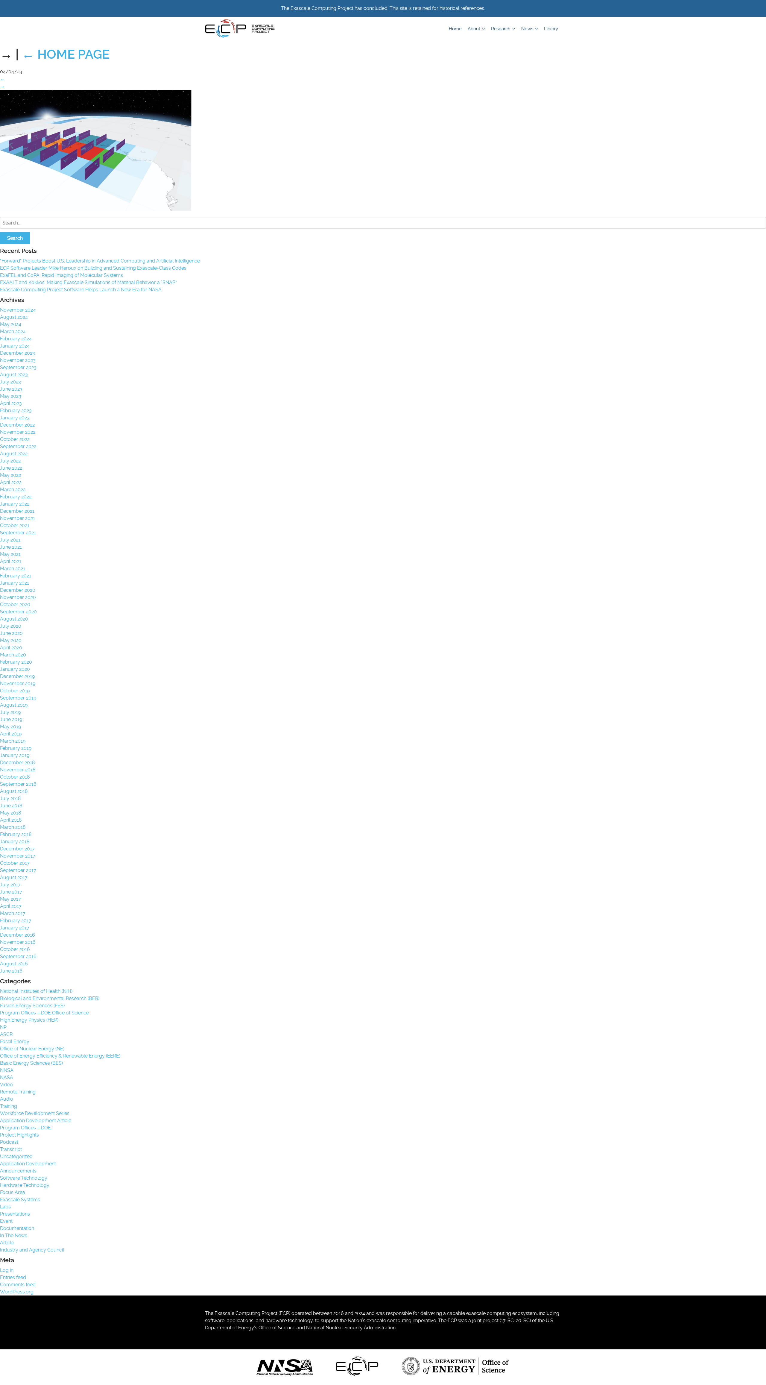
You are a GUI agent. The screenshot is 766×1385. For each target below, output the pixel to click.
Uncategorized (16, 1156)
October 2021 (14, 525)
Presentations (15, 1214)
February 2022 (15, 497)
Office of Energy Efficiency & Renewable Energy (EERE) (60, 1056)
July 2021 (10, 540)
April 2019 (11, 734)
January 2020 (15, 669)
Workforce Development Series (34, 1113)
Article (7, 1243)
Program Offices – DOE (25, 1128)
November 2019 (17, 683)
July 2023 (10, 382)
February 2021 (15, 576)
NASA (6, 1077)
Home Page (66, 54)
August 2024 (14, 317)
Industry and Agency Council (32, 1250)
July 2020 (10, 626)
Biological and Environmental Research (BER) (49, 998)
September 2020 (18, 612)
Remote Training (18, 1092)
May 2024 (10, 324)
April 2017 (11, 906)
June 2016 (11, 971)
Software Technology (23, 1178)
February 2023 (16, 410)
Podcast (9, 1142)
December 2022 (17, 425)
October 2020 (15, 604)
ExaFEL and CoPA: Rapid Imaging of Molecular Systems (61, 275)
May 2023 (10, 396)
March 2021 (12, 568)
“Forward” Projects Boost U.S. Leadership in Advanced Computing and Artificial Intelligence (100, 261)
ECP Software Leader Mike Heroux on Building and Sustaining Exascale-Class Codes (93, 268)
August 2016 (14, 964)
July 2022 (10, 461)
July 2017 (10, 885)
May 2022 (10, 475)
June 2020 (11, 633)
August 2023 (14, 374)
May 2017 (10, 899)
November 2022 (17, 432)
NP (3, 1027)
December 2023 (17, 353)
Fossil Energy (14, 1041)
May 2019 (10, 726)
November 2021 (17, 518)
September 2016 (18, 956)
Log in (6, 1270)
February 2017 (15, 920)
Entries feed (13, 1277)
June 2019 (11, 719)
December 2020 (17, 590)
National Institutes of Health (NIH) (36, 991)
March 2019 (12, 741)
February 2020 (16, 662)
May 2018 (10, 813)
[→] (96, 209)
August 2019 (14, 705)
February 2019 (15, 748)
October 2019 (15, 691)
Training (8, 1106)
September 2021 (18, 533)
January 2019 (14, 755)
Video (6, 1084)
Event (6, 1221)
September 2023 (18, 367)
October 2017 (15, 863)
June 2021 (11, 547)
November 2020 (18, 597)
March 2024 (13, 331)
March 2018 (12, 827)
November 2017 (17, 856)
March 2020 (13, 655)
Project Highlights (19, 1135)
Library (551, 28)
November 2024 (18, 310)
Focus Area (12, 1192)
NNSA (6, 1070)
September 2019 (18, 698)
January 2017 (14, 928)
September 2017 (18, 870)
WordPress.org (17, 1292)
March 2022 (12, 489)
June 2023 (11, 389)
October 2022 (15, 439)
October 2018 (15, 777)
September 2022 (18, 446)
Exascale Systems (20, 1199)
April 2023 (11, 403)
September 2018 (18, 784)
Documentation (17, 1228)
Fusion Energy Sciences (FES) (32, 1005)
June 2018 (11, 805)
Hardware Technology (24, 1185)
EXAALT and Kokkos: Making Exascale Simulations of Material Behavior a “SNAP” (88, 282)
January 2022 (14, 504)
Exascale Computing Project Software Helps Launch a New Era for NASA (82, 289)
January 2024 (15, 346)
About (474, 28)
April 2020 (11, 647)
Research (501, 28)
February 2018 (15, 834)
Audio (6, 1099)
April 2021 (10, 561)
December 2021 (17, 511)
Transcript (11, 1149)
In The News (13, 1235)
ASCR (6, 1034)
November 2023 (18, 360)
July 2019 (10, 712)
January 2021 (14, 583)
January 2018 (14, 841)
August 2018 (14, 791)
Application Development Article (35, 1120)
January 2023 (15, 418)
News (527, 28)
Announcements (18, 1171)
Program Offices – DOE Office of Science (44, 1013)
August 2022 (14, 453)
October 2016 (15, 949)
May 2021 (10, 554)
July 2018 (10, 798)
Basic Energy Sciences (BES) (31, 1063)
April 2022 (11, 482)
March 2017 (12, 913)
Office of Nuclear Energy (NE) (32, 1049)
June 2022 (11, 468)
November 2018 (17, 770)
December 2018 (17, 762)
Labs (5, 1207)
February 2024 (16, 339)
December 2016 (17, 935)
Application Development (28, 1163)
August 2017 (14, 877)
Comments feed (18, 1284)
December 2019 (17, 676)
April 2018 (11, 820)
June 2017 (11, 892)
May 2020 (11, 640)
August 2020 (14, 619)
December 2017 (17, 849)
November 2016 (18, 942)
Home (455, 28)
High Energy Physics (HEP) (29, 1020)
